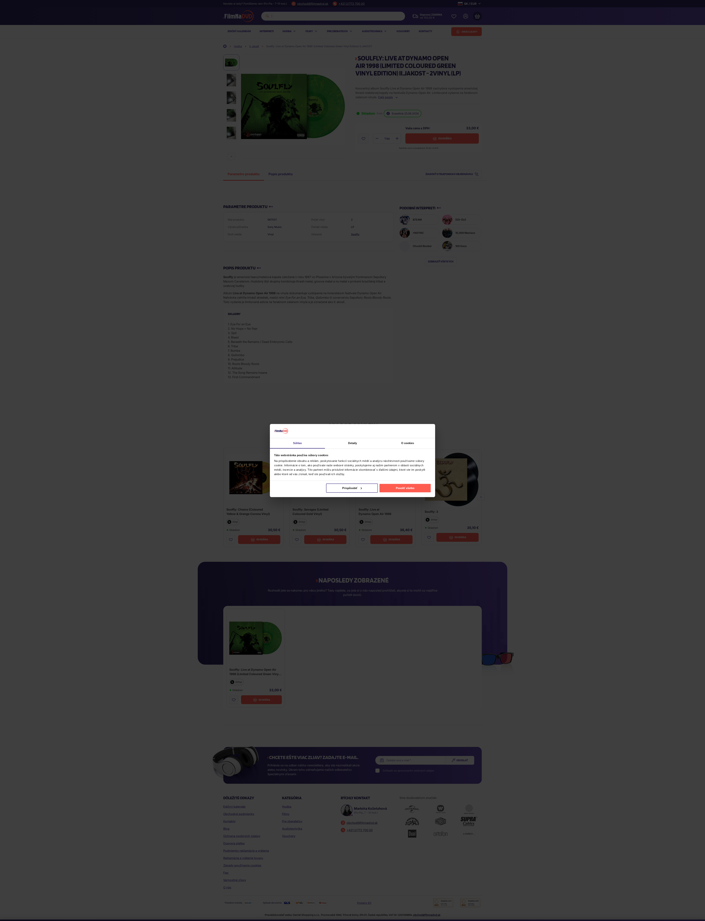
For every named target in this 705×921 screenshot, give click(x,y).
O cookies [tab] (407, 443)
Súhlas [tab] (297, 443)
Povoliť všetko (405, 488)
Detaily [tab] (352, 443)
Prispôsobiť (349, 488)
